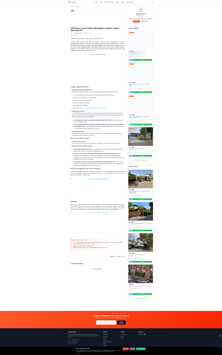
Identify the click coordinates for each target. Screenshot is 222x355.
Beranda (96, 2)
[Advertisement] (97, 18)
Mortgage (112, 2)
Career (122, 338)
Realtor (117, 2)
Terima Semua (141, 348)
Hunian (104, 343)
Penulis (101, 2)
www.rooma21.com (82, 240)
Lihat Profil (137, 21)
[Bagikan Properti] (130, 60)
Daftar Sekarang (121, 322)
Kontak (122, 336)
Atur (133, 348)
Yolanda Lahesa (78, 33)
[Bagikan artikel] (115, 256)
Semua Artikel (144, 21)
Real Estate (106, 2)
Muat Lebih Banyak (97, 268)
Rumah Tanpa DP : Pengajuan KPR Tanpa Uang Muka (93, 108)
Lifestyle (122, 2)
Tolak (126, 348)
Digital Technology (130, 2)
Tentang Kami (124, 334)
